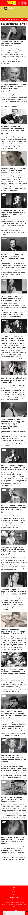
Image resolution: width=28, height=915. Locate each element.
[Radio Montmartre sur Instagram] (16, 910)
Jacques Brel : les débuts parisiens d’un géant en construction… (12, 44)
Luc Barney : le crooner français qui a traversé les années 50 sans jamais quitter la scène (13, 758)
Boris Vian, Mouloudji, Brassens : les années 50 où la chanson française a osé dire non (13, 130)
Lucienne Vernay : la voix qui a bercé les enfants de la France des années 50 (13, 171)
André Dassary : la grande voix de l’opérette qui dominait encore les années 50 (13, 257)
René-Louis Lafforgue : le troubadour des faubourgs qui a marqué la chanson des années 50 (13, 715)
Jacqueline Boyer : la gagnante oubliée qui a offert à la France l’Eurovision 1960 (13, 592)
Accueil (3, 19)
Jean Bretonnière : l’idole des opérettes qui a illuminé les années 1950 (13, 380)
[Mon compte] (25, 3)
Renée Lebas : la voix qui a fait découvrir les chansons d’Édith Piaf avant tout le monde (12, 840)
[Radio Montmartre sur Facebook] (12, 910)
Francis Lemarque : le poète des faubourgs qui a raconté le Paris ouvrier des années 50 (14, 468)
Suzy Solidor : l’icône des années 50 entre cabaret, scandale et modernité (12, 298)
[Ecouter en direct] (19, 3)
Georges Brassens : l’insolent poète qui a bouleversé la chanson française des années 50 (13, 88)
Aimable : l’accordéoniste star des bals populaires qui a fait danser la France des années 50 (14, 509)
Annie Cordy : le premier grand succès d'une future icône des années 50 (12, 799)
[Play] (2, 13)
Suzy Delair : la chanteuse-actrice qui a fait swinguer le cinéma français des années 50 (13, 672)
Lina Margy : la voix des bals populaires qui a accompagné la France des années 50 (13, 632)
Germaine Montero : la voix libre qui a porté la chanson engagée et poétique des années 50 (13, 213)
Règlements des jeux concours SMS (14, 902)
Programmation (13, 19)
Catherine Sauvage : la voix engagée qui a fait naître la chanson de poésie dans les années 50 (13, 551)
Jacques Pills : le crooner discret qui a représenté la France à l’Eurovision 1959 (12, 338)
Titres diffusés (14, 891)
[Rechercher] (22, 3)
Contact (14, 889)
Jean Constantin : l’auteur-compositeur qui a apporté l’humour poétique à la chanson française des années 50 (12, 424)
